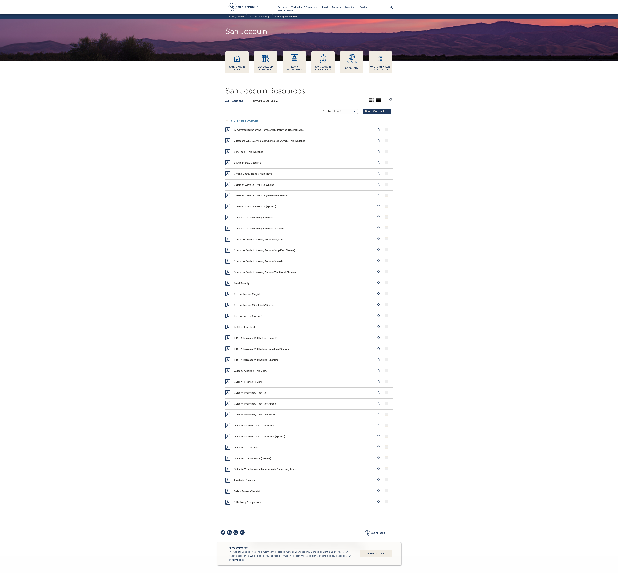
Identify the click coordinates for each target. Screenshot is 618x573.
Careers (336, 7)
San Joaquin (266, 16)
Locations (350, 7)
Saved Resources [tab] (264, 101)
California (253, 16)
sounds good (376, 553)
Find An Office (285, 11)
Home (231, 16)
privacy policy (236, 560)
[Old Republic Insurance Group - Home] (375, 533)
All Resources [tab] (234, 101)
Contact (364, 7)
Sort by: (327, 111)
